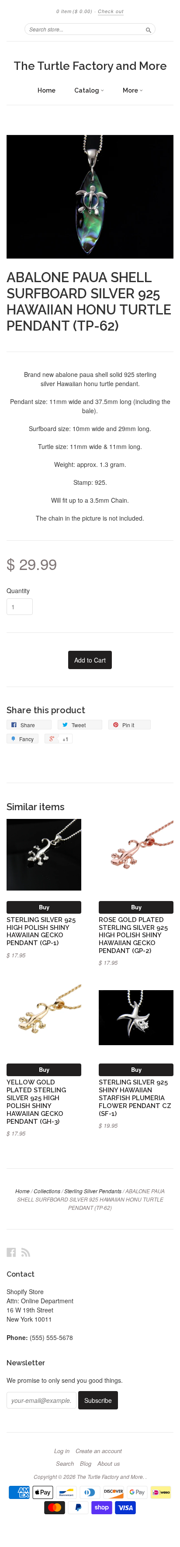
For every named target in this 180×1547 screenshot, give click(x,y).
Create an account (99, 1451)
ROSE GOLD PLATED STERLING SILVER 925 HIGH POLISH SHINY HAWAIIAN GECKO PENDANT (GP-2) (133, 935)
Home (46, 90)
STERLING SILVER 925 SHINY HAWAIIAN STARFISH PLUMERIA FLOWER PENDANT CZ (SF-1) (135, 1097)
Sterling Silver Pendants (92, 1191)
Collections (47, 1191)
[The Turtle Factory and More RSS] (26, 1252)
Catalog (87, 90)
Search (65, 1464)
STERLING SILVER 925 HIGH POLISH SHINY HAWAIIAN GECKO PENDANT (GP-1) (41, 931)
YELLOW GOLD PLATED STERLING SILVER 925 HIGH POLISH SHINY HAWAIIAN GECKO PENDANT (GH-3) (36, 1101)
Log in (61, 1451)
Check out (111, 11)
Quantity (18, 590)
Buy (44, 907)
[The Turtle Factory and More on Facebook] (11, 1252)
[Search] (148, 28)
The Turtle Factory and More (90, 66)
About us (108, 1464)
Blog (85, 1464)
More (131, 90)
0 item (74, 11)
